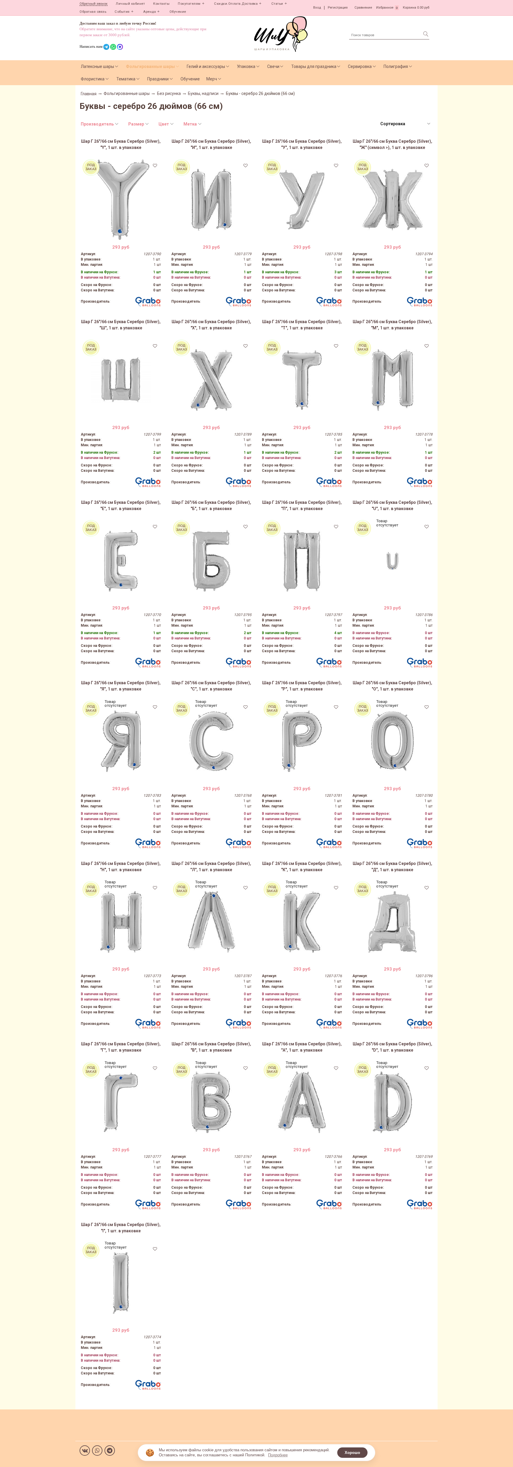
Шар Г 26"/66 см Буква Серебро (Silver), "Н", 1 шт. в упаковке (121, 866)
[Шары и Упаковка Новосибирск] (281, 33)
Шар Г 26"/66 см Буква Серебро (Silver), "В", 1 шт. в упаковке (211, 1046)
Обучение (178, 12)
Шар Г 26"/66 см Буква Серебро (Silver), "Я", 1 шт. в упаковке (121, 685)
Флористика (92, 79)
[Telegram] (109, 1450)
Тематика (125, 79)
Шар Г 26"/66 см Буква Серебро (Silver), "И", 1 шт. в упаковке (211, 144)
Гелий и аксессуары (206, 66)
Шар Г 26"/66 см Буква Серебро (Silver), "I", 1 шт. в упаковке (121, 1227)
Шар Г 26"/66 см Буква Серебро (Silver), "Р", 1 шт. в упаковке (302, 685)
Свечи (273, 66)
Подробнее (278, 1455)
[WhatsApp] (97, 1450)
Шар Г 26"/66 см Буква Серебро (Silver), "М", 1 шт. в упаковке (392, 324)
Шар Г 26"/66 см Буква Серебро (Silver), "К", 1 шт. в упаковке (302, 866)
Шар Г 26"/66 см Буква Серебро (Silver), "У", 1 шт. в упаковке (302, 144)
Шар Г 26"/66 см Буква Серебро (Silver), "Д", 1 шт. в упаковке (392, 866)
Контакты (161, 4)
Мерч (211, 79)
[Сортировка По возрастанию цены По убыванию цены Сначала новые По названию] (405, 124)
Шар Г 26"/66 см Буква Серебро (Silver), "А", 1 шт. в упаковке (302, 1046)
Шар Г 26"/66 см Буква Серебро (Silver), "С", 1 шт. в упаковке (211, 685)
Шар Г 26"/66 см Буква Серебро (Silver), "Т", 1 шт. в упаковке (302, 324)
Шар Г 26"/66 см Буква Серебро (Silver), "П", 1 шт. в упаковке (302, 505)
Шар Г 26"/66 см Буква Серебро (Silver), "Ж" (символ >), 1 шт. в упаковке (392, 144)
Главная (88, 93)
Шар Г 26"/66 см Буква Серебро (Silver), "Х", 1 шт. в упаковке (211, 324)
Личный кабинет (130, 4)
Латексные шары (97, 66)
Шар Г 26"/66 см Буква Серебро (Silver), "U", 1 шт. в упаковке (392, 505)
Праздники (158, 79)
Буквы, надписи (203, 93)
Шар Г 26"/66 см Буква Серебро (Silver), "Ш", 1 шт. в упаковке (121, 324)
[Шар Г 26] (121, 200)
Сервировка (360, 66)
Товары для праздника (313, 66)
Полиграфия (396, 66)
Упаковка (246, 66)
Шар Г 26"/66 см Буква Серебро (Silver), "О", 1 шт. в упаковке (392, 685)
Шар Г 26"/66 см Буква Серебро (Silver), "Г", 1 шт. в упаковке (121, 1046)
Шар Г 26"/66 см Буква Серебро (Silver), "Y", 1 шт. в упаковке (121, 144)
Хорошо (352, 1452)
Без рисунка (169, 93)
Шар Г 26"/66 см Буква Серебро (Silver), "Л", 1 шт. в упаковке (211, 866)
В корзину (120, 235)
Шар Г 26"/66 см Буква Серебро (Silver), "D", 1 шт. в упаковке (392, 1046)
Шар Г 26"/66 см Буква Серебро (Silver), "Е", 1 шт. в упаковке (121, 505)
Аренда (149, 12)
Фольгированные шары (150, 66)
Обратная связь (93, 12)
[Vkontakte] (85, 1450)
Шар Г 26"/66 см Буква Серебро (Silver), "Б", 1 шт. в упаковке (211, 505)
